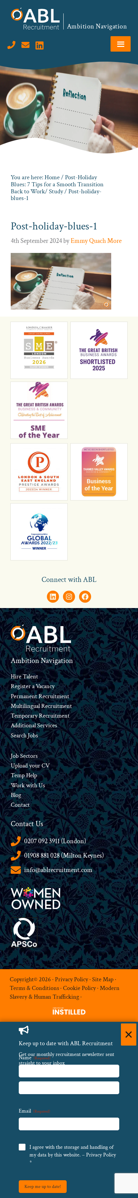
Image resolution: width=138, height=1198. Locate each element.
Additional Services (34, 725)
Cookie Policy (79, 988)
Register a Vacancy (33, 686)
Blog (16, 795)
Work (18, 785)
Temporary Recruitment (40, 716)
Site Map (103, 979)
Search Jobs (24, 735)
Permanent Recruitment (40, 696)
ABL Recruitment (35, 18)
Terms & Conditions (34, 988)
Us (41, 785)
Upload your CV (30, 766)
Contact (20, 805)
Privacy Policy (71, 979)
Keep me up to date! (42, 1187)
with (31, 785)
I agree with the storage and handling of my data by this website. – (72, 1155)
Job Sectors (24, 756)
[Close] (128, 1034)
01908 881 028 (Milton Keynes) (64, 855)
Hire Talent (24, 676)
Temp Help (24, 775)
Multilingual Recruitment (41, 706)
